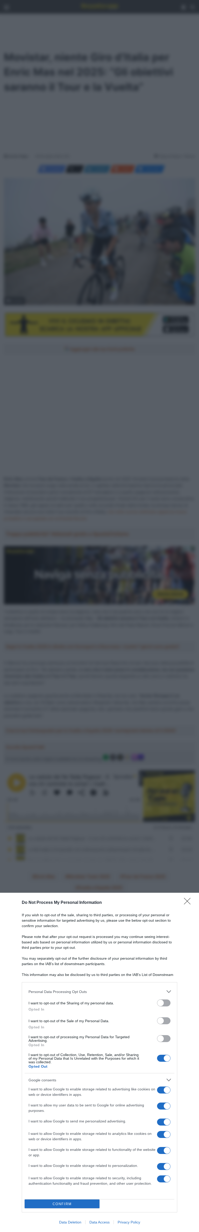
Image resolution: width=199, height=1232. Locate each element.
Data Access (99, 1222)
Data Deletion (70, 1222)
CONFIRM (62, 1204)
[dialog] (99, 1062)
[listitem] (99, 991)
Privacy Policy (129, 1222)
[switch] (163, 1002)
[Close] (189, 903)
